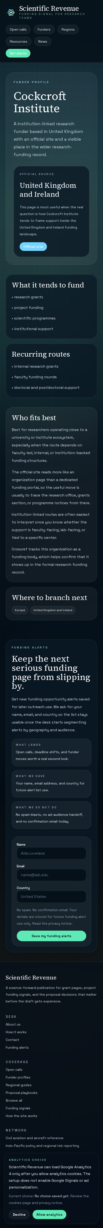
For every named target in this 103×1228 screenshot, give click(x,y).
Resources (18, 41)
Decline (19, 1214)
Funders (44, 29)
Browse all (14, 1100)
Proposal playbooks (22, 1093)
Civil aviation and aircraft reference (34, 1138)
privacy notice (60, 923)
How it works (16, 1032)
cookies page (20, 1203)
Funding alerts (17, 1047)
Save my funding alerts (51, 936)
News (42, 41)
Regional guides (19, 1085)
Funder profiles (18, 1077)
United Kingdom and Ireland (52, 610)
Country (23, 888)
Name (21, 844)
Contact (12, 1040)
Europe (20, 610)
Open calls (18, 29)
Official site (33, 246)
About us (13, 1024)
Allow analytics (49, 1214)
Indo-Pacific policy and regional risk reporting (42, 1145)
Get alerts (18, 53)
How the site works (21, 1116)
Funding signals (18, 1108)
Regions (68, 29)
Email (20, 866)
